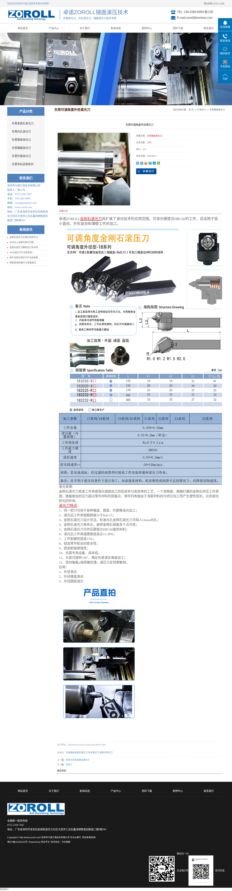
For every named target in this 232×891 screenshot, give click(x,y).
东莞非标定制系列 (23, 164)
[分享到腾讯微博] (150, 163)
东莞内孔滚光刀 (21, 131)
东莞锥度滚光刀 (21, 139)
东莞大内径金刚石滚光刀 (78, 760)
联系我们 (209, 28)
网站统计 (4, 889)
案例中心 (147, 28)
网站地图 (208, 3)
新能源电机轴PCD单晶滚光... (24, 262)
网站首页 (23, 28)
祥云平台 (45, 842)
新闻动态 (116, 28)
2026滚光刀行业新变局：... (23, 252)
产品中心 (54, 28)
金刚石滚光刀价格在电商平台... (25, 237)
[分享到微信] (158, 163)
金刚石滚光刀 (106, 752)
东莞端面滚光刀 (21, 147)
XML (222, 3)
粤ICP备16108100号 (17, 842)
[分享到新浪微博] (146, 163)
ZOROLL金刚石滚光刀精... (22, 242)
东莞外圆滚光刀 (21, 156)
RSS (216, 3)
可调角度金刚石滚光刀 (77, 752)
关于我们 (85, 28)
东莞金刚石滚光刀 (23, 123)
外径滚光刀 (93, 752)
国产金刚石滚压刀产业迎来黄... (25, 257)
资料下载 (178, 28)
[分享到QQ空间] (141, 163)
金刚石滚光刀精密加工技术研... (25, 247)
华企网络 (66, 842)
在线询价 (146, 171)
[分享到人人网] (154, 163)
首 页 (191, 109)
